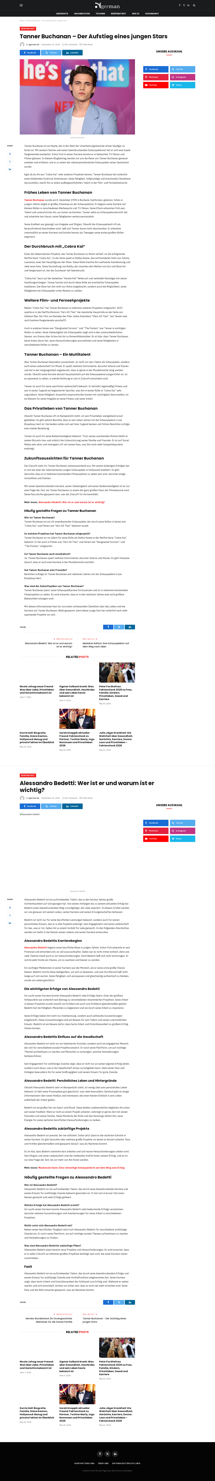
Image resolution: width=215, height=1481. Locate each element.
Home (22, 20)
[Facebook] (10, 154)
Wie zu (135, 13)
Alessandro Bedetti (35, 947)
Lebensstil (62, 13)
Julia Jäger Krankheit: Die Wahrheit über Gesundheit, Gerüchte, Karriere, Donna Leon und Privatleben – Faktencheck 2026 (116, 739)
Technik (100, 13)
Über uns (103, 1463)
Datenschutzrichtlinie (126, 1463)
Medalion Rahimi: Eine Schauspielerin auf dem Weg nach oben (106, 645)
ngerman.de (34, 44)
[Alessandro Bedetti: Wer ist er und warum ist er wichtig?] (77, 850)
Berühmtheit (118, 13)
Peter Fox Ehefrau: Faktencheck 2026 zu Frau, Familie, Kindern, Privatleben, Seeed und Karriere (115, 693)
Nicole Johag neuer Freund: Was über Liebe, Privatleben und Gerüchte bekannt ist (37, 689)
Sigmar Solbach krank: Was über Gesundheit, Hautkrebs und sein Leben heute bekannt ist (76, 691)
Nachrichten (82, 13)
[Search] (193, 5)
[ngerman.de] (107, 5)
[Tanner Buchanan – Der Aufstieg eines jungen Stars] (77, 97)
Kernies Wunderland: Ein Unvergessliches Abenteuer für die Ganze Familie (49, 1320)
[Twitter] (10, 161)
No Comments (71, 44)
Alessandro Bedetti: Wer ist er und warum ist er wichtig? (71, 502)
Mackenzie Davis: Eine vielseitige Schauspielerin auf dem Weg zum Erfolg (81, 1167)
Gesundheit (152, 13)
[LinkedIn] (10, 169)
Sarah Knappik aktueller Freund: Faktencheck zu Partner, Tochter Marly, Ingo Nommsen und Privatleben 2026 (76, 739)
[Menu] (21, 5)
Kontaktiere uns (84, 1463)
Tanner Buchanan (34, 200)
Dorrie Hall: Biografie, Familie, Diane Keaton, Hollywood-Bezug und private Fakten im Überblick (37, 737)
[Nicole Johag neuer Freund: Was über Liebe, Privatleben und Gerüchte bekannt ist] (38, 672)
